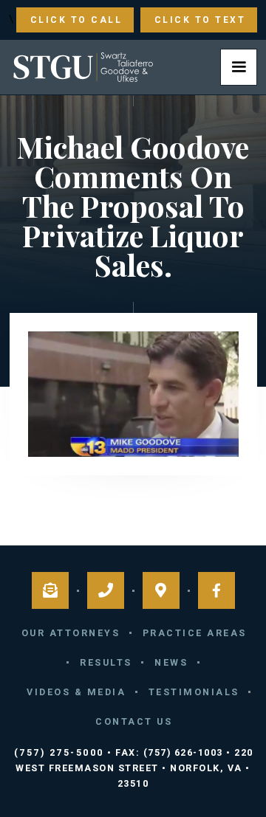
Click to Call (76, 20)
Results (106, 662)
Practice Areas (195, 632)
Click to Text (200, 20)
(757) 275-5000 (59, 752)
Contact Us (133, 721)
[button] (238, 67)
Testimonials (194, 691)
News (171, 662)
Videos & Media (76, 691)
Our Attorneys (70, 632)
